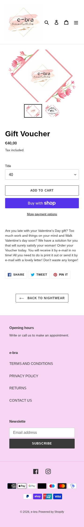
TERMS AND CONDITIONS (31, 364)
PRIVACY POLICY (23, 376)
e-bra (34, 511)
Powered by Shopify (51, 511)
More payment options (42, 214)
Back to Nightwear (45, 298)
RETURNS (17, 388)
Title (8, 166)
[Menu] (76, 22)
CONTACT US (20, 400)
